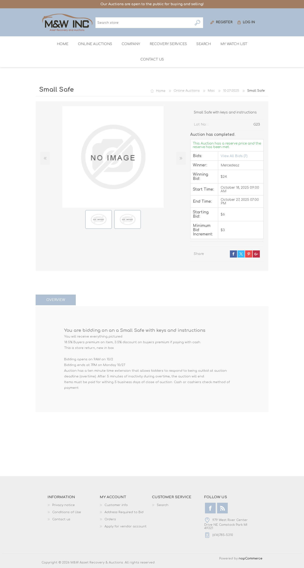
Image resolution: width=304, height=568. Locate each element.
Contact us (61, 519)
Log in (249, 22)
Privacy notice (63, 505)
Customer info (116, 505)
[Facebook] (210, 508)
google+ (256, 254)
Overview (55, 300)
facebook (233, 254)
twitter (241, 254)
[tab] (56, 300)
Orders (110, 519)
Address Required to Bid (123, 512)
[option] (98, 219)
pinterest (248, 254)
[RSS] (222, 508)
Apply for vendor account (125, 526)
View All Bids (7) (234, 156)
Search (197, 22)
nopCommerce (250, 558)
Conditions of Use (66, 512)
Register (224, 22)
